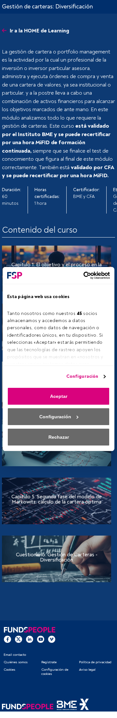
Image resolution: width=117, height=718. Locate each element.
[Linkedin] (29, 639)
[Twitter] (18, 639)
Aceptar (58, 396)
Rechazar (58, 437)
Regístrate (49, 662)
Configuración (82, 376)
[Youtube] (40, 639)
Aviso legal (87, 669)
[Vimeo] (51, 639)
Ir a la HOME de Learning (39, 31)
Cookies (9, 669)
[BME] (73, 706)
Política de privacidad (95, 662)
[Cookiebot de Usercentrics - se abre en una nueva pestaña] (83, 275)
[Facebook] (7, 639)
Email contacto (15, 655)
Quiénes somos (16, 662)
